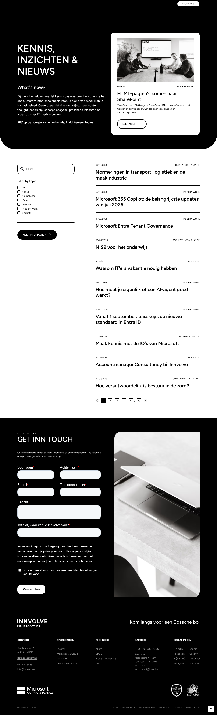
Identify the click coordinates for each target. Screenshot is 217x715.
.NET (98, 663)
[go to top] (211, 709)
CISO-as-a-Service (67, 663)
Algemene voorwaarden (124, 708)
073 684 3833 (24, 664)
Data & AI (62, 658)
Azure (99, 648)
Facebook (179, 653)
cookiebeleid (165, 708)
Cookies (178, 708)
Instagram (179, 663)
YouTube (194, 663)
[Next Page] (145, 400)
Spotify (193, 653)
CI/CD (99, 653)
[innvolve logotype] (32, 623)
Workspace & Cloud (67, 653)
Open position (147, 648)
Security (61, 648)
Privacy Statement (147, 708)
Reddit (193, 648)
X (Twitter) (179, 658)
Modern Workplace (106, 658)
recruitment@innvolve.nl (147, 669)
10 (139, 400)
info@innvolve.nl (26, 669)
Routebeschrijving (27, 657)
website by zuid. (193, 708)
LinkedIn (178, 648)
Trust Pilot (194, 658)
